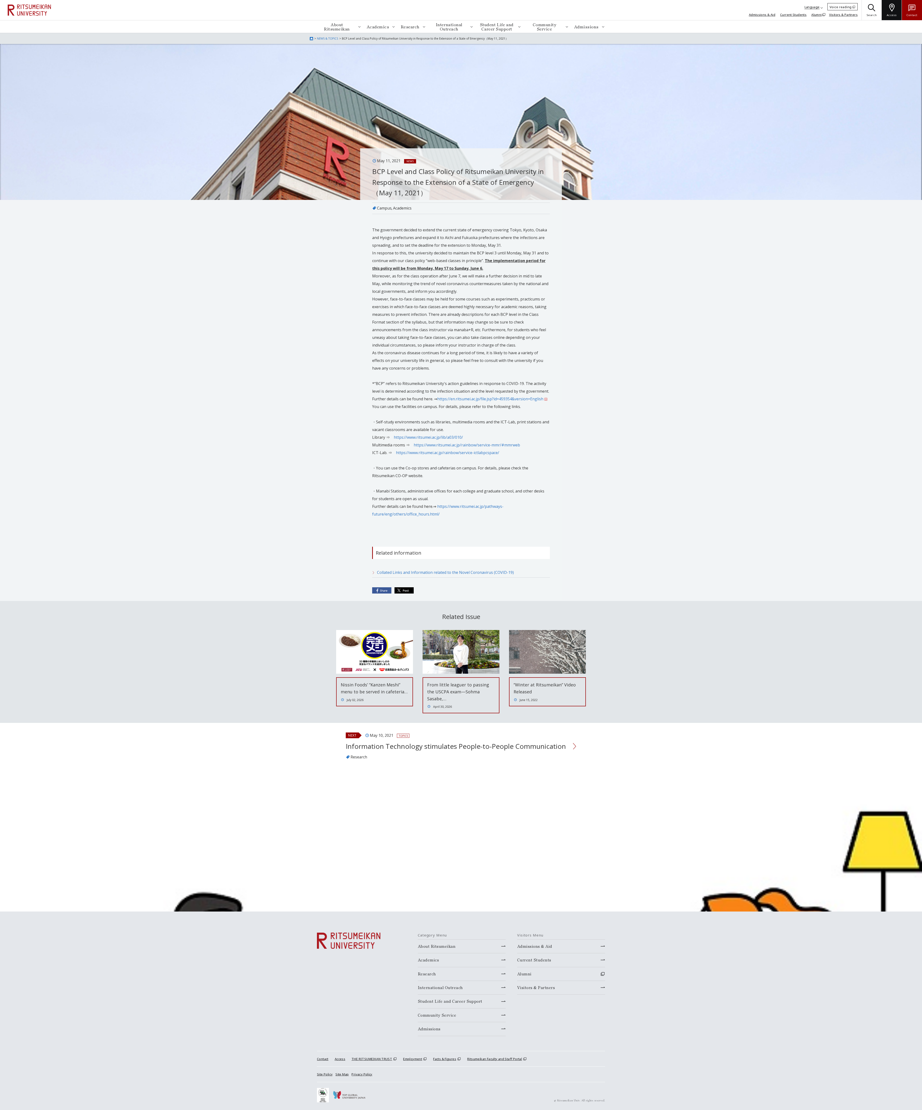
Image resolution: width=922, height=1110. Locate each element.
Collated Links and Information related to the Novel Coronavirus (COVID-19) (445, 572)
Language (812, 7)
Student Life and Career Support (497, 26)
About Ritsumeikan (337, 26)
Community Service (544, 26)
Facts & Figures (444, 1059)
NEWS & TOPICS (327, 38)
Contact (322, 1059)
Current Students (793, 14)
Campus (384, 208)
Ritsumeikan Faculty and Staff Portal (494, 1059)
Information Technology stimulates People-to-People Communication (456, 746)
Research (410, 27)
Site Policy (325, 1074)
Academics (378, 27)
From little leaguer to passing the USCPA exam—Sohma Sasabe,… (458, 692)
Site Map (342, 1074)
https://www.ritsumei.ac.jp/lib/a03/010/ (428, 437)
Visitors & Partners (843, 14)
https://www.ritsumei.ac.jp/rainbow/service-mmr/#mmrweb (467, 445)
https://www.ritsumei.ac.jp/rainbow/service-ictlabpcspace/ (447, 452)
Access (340, 1059)
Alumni (816, 14)
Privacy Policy (362, 1074)
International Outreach (449, 26)
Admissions (586, 27)
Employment (412, 1059)
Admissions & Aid (762, 14)
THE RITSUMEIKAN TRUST (372, 1059)
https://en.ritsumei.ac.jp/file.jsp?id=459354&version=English (490, 399)
